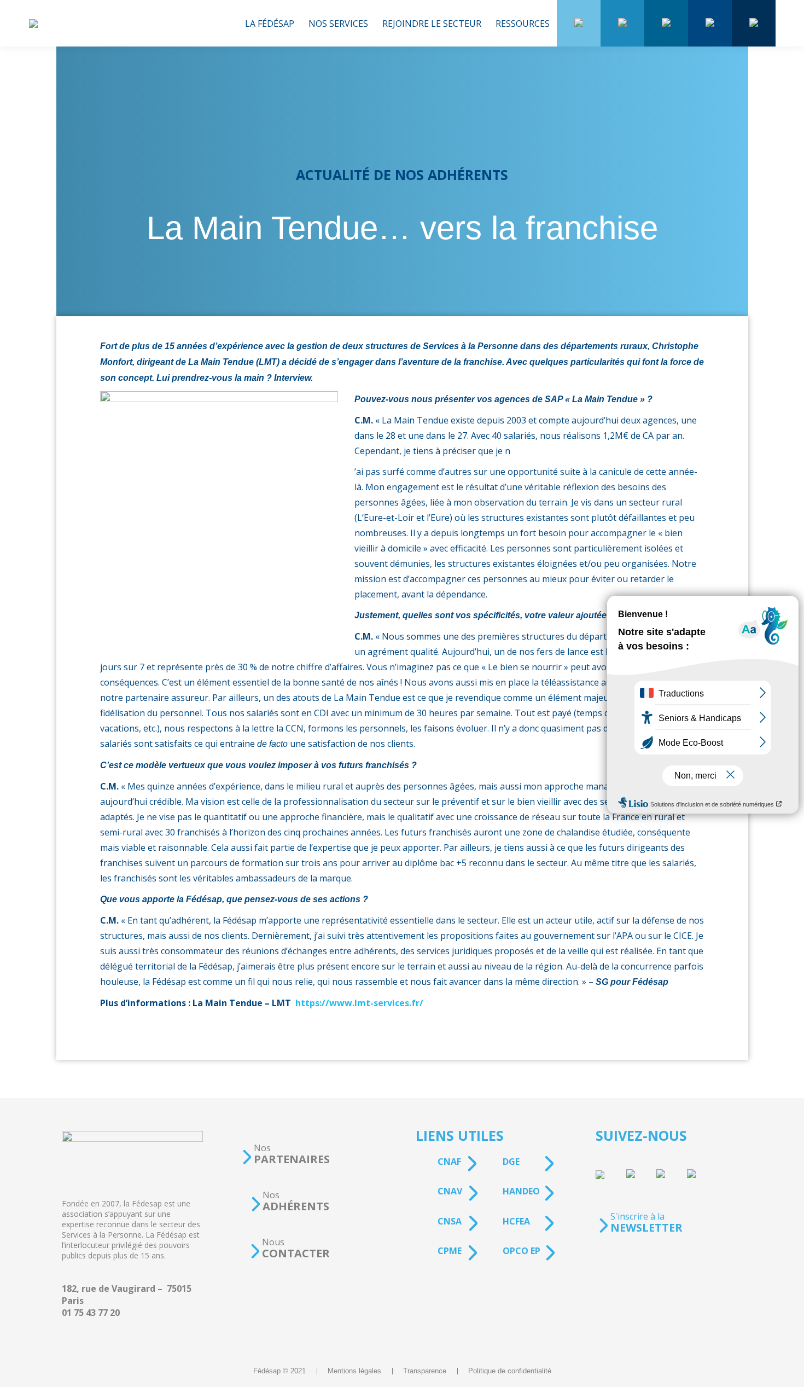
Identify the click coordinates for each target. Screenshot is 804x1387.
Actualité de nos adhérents (402, 174)
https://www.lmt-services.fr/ (359, 1003)
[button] (285, 1154)
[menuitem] (269, 23)
